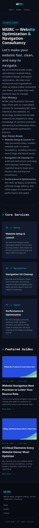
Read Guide (6, 409)
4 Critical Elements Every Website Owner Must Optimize (18, 452)
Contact (27, 10)
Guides (18, 10)
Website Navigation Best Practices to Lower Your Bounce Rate (18, 390)
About (11, 10)
